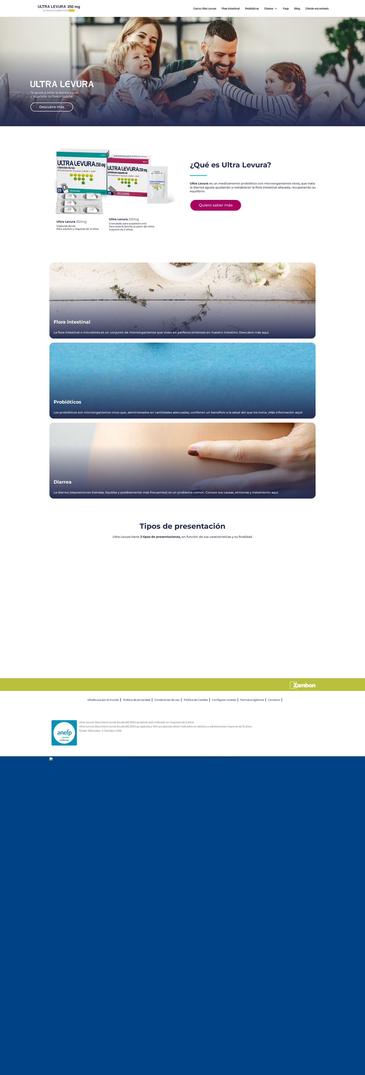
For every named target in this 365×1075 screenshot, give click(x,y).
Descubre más (51, 107)
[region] (182, 602)
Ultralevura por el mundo (103, 699)
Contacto (274, 699)
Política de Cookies (196, 699)
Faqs (286, 8)
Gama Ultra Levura (204, 8)
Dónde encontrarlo (316, 8)
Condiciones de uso (167, 699)
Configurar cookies (224, 699)
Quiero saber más (216, 205)
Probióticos (252, 8)
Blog (297, 8)
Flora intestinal (231, 8)
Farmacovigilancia (252, 699)
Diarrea (268, 8)
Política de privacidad (136, 699)
